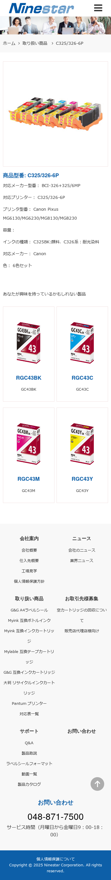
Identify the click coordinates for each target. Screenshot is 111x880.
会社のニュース (81, 550)
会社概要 (29, 550)
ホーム (9, 43)
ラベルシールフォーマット (29, 764)
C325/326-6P (69, 43)
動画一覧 (29, 774)
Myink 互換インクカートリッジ (29, 636)
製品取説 (29, 753)
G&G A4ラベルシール (29, 610)
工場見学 (29, 571)
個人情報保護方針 (29, 581)
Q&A (29, 743)
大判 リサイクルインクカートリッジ (29, 688)
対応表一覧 (29, 714)
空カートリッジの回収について (82, 615)
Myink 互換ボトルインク (29, 621)
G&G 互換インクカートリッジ (29, 672)
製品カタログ (29, 785)
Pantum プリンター (29, 704)
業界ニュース (81, 561)
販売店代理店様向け (82, 631)
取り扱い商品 (35, 43)
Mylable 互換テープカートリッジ (29, 657)
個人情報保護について (55, 859)
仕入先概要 (29, 561)
